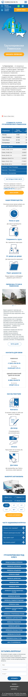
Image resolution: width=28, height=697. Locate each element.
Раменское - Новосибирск (9, 170)
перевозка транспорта (14, 622)
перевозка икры (14, 586)
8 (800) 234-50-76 (11, 2)
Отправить (14, 678)
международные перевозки (14, 562)
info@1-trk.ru (14, 385)
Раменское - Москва (7, 146)
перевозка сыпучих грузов (14, 618)
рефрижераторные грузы (14, 638)
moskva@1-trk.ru (14, 368)
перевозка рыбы (14, 604)
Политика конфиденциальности (17, 695)
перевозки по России (14, 634)
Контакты (14, 689)
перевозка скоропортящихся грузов (14, 609)
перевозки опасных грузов (14, 630)
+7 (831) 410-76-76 (14, 363)
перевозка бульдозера (14, 570)
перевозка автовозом (14, 566)
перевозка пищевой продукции (14, 600)
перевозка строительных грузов (14, 614)
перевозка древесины (14, 578)
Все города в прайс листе (14, 179)
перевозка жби (14, 582)
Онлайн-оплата (6, 9)
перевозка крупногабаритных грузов (14, 591)
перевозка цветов (14, 626)
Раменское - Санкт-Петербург (10, 167)
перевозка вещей (14, 574)
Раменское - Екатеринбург (9, 173)
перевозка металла (14, 596)
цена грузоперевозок (14, 642)
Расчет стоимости (7, 6)
